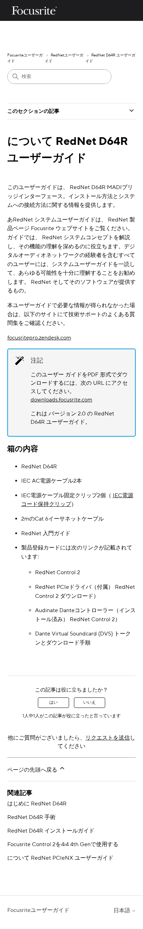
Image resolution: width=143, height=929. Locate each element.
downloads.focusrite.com (61, 399)
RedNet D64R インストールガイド (50, 830)
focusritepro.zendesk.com (39, 337)
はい (53, 702)
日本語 (122, 910)
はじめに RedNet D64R (37, 803)
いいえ (89, 702)
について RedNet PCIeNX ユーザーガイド (60, 857)
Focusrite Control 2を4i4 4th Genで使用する (62, 844)
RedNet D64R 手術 (31, 817)
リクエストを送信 (107, 737)
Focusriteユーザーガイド (38, 910)
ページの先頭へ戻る (33, 769)
